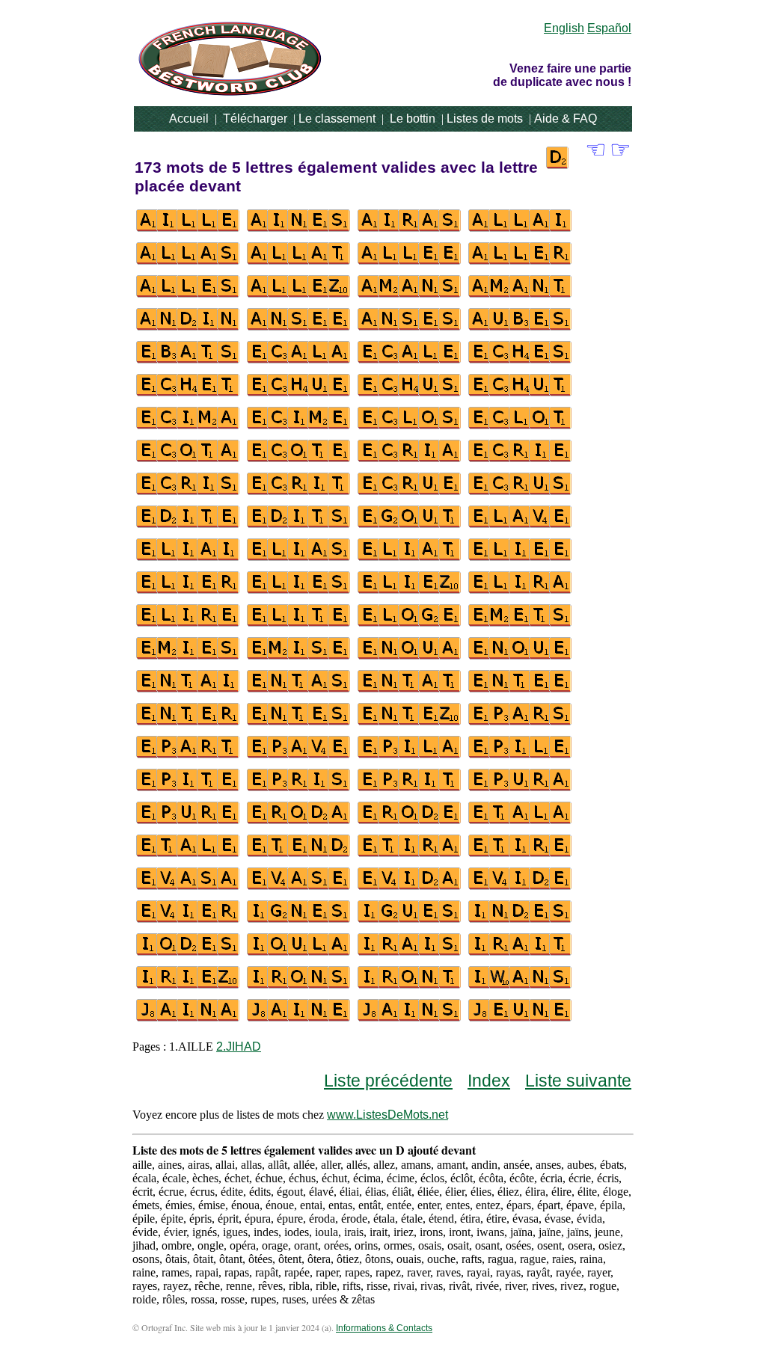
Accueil (189, 118)
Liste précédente (388, 1080)
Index (489, 1080)
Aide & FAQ (565, 118)
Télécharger (255, 118)
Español (609, 28)
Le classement (337, 118)
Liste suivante (578, 1080)
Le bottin (412, 118)
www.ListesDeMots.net (387, 1114)
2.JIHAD (238, 1046)
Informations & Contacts (384, 1328)
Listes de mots (485, 118)
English (564, 28)
